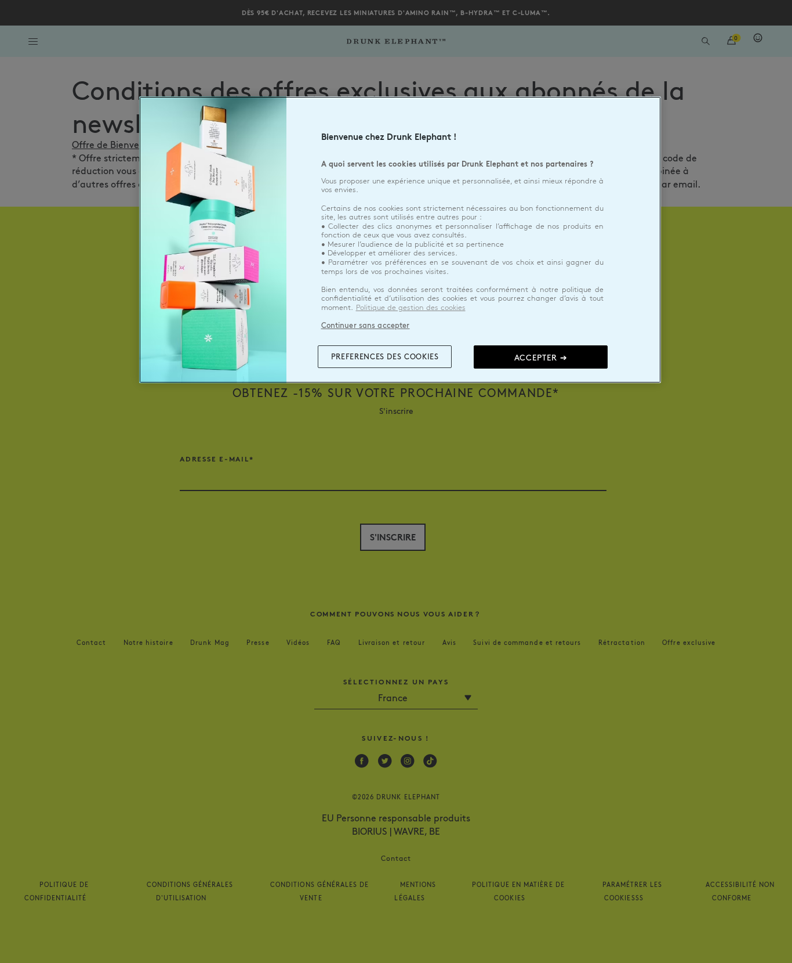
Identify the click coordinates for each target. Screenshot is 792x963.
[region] (400, 239)
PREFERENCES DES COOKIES (385, 356)
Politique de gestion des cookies (411, 307)
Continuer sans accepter (365, 325)
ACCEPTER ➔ (541, 357)
